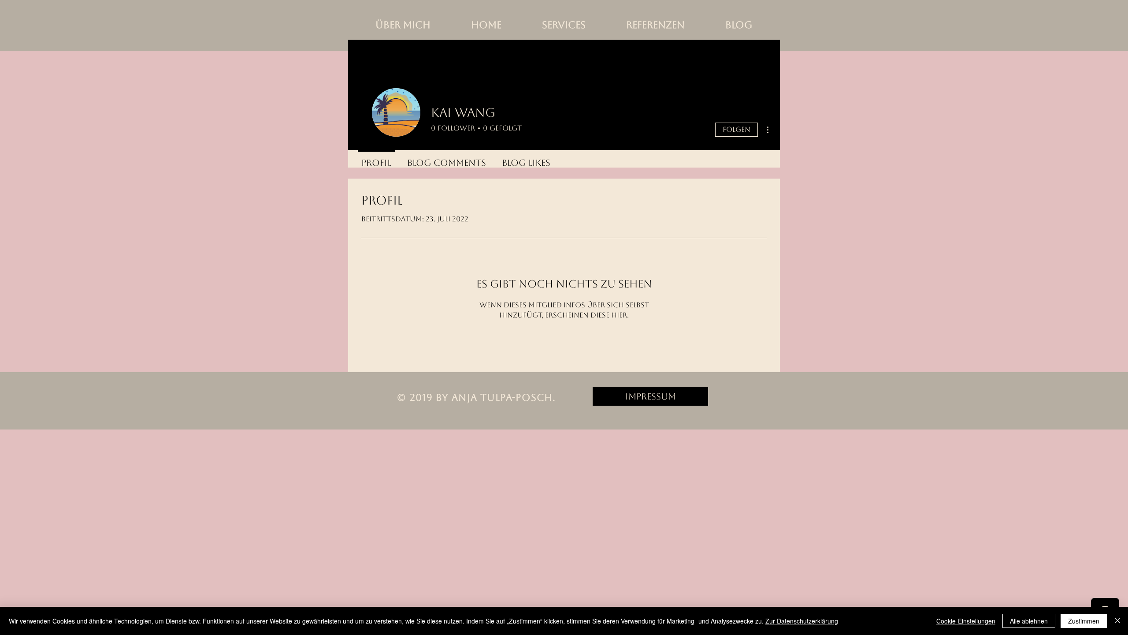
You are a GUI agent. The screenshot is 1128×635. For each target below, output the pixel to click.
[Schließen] (1117, 621)
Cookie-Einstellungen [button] (965, 620)
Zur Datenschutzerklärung (801, 620)
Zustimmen (1083, 620)
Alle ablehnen (1029, 620)
